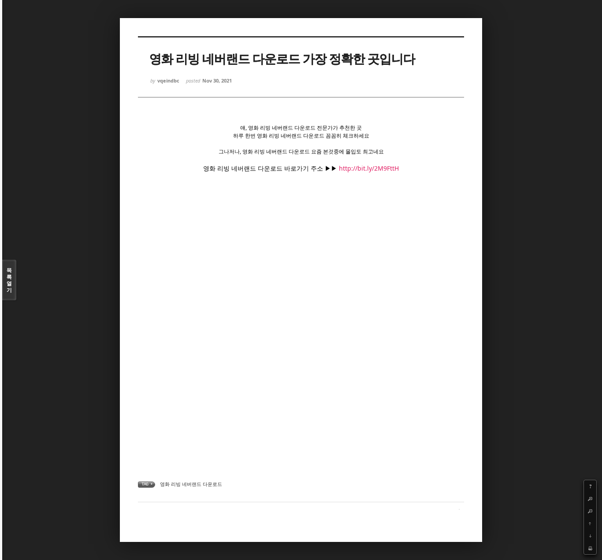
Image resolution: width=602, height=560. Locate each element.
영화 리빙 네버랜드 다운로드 (191, 484)
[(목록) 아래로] (590, 536)
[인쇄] (590, 548)
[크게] (590, 499)
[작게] (590, 511)
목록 (9, 280)
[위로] (590, 523)
